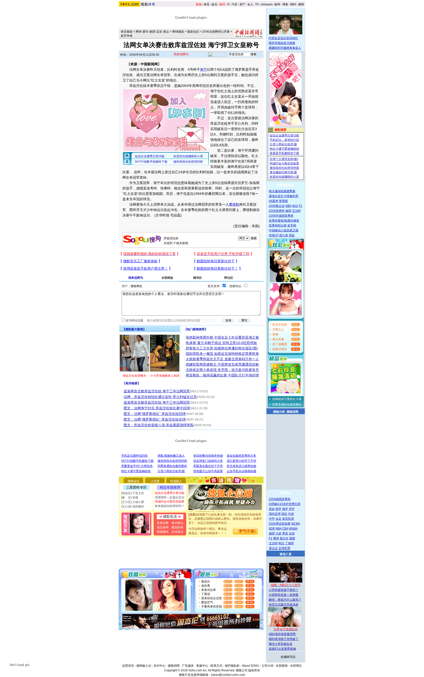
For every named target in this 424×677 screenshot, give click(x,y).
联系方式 (216, 665)
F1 (300, 206)
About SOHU (250, 665)
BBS (293, 4)
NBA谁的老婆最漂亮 (282, 634)
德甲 (285, 509)
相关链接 (131, 383)
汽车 (235, 4)
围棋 (292, 538)
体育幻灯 (286, 11)
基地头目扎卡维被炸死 (283, 196)
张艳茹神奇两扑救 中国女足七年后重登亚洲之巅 (222, 337)
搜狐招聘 (174, 665)
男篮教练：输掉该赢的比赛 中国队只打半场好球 (222, 375)
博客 (285, 4)
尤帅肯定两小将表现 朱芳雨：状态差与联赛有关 (222, 370)
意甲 (292, 509)
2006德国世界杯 (280, 499)
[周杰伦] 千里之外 (132, 493)
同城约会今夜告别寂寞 (169, 501)
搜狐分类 (279, 411)
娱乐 (214, 4)
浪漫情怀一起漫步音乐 (169, 497)
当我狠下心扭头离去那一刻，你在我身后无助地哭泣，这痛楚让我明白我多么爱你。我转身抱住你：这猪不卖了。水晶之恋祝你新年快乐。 (225, 514)
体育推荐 (286, 493)
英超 (272, 509)
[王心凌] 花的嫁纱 (132, 506)
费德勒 (234, 204)
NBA (288, 206)
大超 (278, 533)
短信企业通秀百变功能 (169, 493)
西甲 (278, 509)
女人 (250, 4)
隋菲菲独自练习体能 (282, 43)
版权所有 (254, 670)
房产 (242, 4)
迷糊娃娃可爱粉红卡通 (287, 399)
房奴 (292, 235)
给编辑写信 (288, 657)
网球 (276, 538)
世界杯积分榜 (278, 225)
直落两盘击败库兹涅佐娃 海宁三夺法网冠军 (157, 391)
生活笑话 (177, 531)
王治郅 (296, 210)
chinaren (267, 4)
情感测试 (163, 531)
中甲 (272, 518)
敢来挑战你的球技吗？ (169, 506)
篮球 (272, 528)
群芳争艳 (126, 36)
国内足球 (275, 514)
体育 (207, 4)
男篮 (285, 533)
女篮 (292, 533)
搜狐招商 (292, 411)
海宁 (203, 69)
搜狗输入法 (143, 665)
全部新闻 (282, 665)
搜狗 (301, 4)
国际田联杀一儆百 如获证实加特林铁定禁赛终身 (222, 354)
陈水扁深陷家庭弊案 (282, 191)
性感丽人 (176, 481)
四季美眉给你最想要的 (287, 404)
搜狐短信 (133, 481)
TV (257, 4)
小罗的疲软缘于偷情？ (283, 590)
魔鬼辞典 (177, 527)
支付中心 (159, 665)
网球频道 (178, 31)
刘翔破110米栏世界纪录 (285, 504)
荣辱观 (283, 201)
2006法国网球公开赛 (216, 31)
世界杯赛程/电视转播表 (284, 220)
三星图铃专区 (136, 487)
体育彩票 (288, 518)
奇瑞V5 (273, 235)
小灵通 (155, 481)
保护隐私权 (232, 665)
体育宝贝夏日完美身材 (283, 604)
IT (228, 4)
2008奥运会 (277, 206)
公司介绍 (267, 665)
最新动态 (193, 31)
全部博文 (296, 665)
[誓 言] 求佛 (129, 497)
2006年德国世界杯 (281, 215)
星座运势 (163, 523)
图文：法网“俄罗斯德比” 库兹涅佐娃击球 (155, 419)
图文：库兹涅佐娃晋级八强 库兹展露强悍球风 (158, 425)
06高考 (273, 201)
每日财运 (177, 523)
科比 (295, 206)
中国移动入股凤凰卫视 (283, 230)
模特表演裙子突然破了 (283, 639)
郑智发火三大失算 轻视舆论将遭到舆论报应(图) (222, 348)
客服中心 (202, 665)
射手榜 (291, 225)
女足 (278, 518)
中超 (291, 514)
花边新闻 (163, 527)
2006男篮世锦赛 (280, 523)
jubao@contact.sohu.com (228, 675)
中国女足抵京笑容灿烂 (283, 38)
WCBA (295, 523)
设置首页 (128, 665)
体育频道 (126, 31)
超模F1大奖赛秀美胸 (282, 648)
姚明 (288, 210)
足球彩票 (284, 548)
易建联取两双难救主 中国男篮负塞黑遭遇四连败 (222, 364)
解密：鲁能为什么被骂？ (285, 599)
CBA (285, 528)
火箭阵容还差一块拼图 (283, 595)
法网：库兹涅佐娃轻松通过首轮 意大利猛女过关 (160, 397)
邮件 (277, 4)
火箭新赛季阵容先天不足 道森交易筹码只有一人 (222, 359)
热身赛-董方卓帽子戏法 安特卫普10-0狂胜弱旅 (221, 343)
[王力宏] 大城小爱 (132, 502)
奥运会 (273, 548)
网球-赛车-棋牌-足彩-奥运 (152, 31)
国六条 (283, 235)
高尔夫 (284, 538)
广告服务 (188, 665)
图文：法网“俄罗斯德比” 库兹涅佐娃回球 (155, 414)
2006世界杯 (277, 210)
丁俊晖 (289, 543)
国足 (284, 514)
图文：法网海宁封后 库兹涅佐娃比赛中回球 (157, 408)
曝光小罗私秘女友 (280, 644)
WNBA (293, 528)
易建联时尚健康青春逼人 (285, 48)
